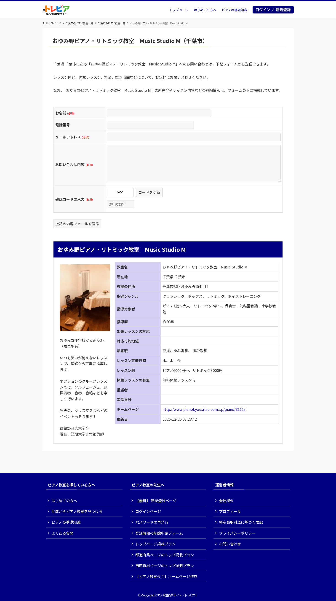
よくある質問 (62, 533)
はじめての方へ (64, 500)
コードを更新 (149, 192)
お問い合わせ (230, 544)
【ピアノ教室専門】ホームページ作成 (166, 576)
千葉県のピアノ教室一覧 (79, 23)
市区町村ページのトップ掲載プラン (164, 565)
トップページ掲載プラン (155, 544)
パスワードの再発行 (151, 522)
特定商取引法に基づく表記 (241, 522)
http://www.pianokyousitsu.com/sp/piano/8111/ (204, 409)
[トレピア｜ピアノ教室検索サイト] (56, 10)
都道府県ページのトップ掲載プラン (164, 555)
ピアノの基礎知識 (65, 522)
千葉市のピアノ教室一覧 (111, 23)
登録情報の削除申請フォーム (159, 533)
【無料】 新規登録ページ (155, 500)
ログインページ (148, 511)
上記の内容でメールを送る (77, 223)
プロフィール (230, 511)
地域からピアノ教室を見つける (76, 511)
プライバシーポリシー (237, 533)
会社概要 (226, 500)
